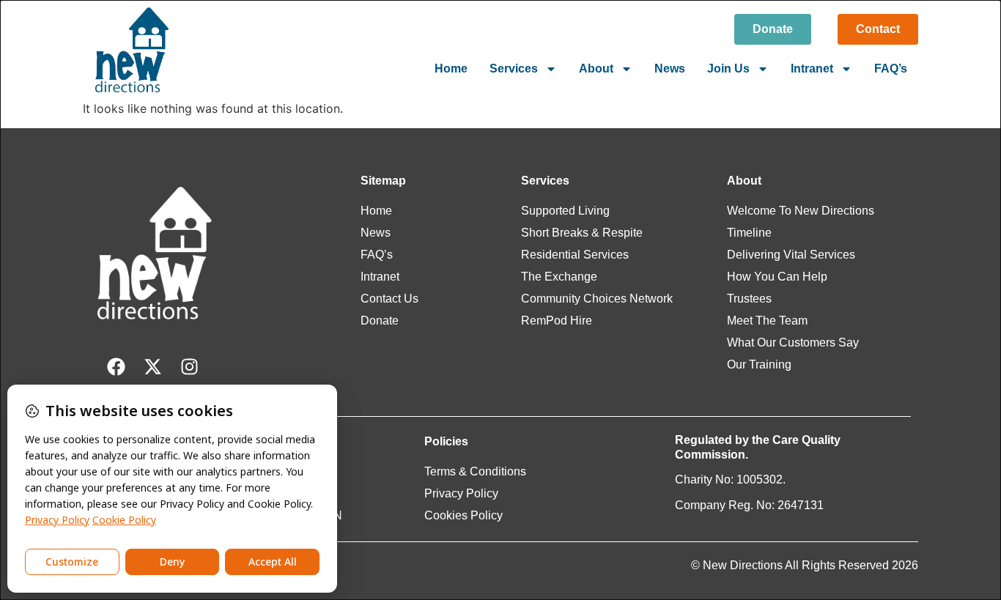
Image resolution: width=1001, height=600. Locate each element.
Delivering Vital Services (791, 254)
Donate (380, 320)
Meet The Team (767, 320)
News (669, 68)
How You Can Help (777, 276)
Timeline (749, 232)
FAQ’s (890, 68)
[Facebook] (115, 367)
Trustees (749, 298)
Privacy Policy (461, 493)
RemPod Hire (556, 320)
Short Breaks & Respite (582, 232)
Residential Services (575, 254)
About (596, 68)
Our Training (759, 364)
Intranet (812, 68)
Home (451, 68)
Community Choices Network (597, 298)
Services (514, 68)
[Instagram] (189, 367)
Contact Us (389, 298)
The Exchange (559, 276)
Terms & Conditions (475, 471)
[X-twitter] (152, 367)
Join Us (728, 68)
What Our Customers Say (793, 342)
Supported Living (565, 210)
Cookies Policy (463, 515)
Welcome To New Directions (800, 210)
